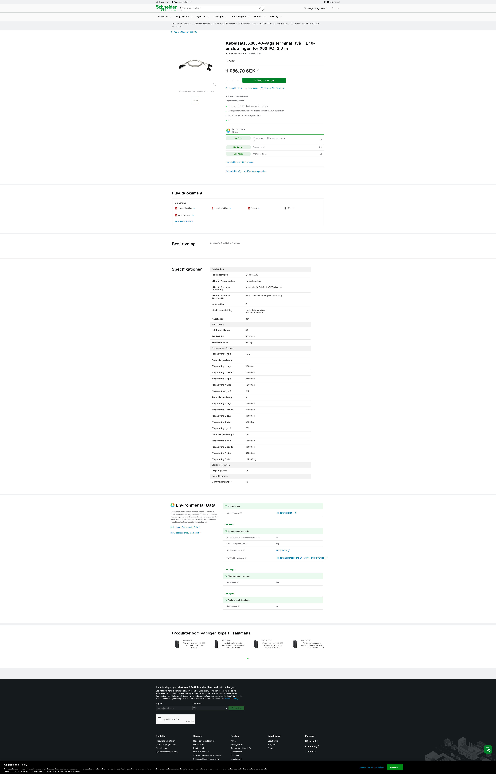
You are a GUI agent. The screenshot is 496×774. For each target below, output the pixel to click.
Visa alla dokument (184, 221)
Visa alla (185, 32)
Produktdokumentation (165, 741)
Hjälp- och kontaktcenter (203, 741)
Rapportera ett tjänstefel (241, 748)
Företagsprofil (237, 744)
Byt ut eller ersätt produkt (166, 752)
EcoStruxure (273, 741)
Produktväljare (162, 748)
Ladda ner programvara (166, 744)
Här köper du (198, 744)
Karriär (233, 741)
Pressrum (235, 755)
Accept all (394, 767)
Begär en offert (199, 748)
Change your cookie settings (371, 767)
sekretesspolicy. (231, 699)
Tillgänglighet (236, 752)
